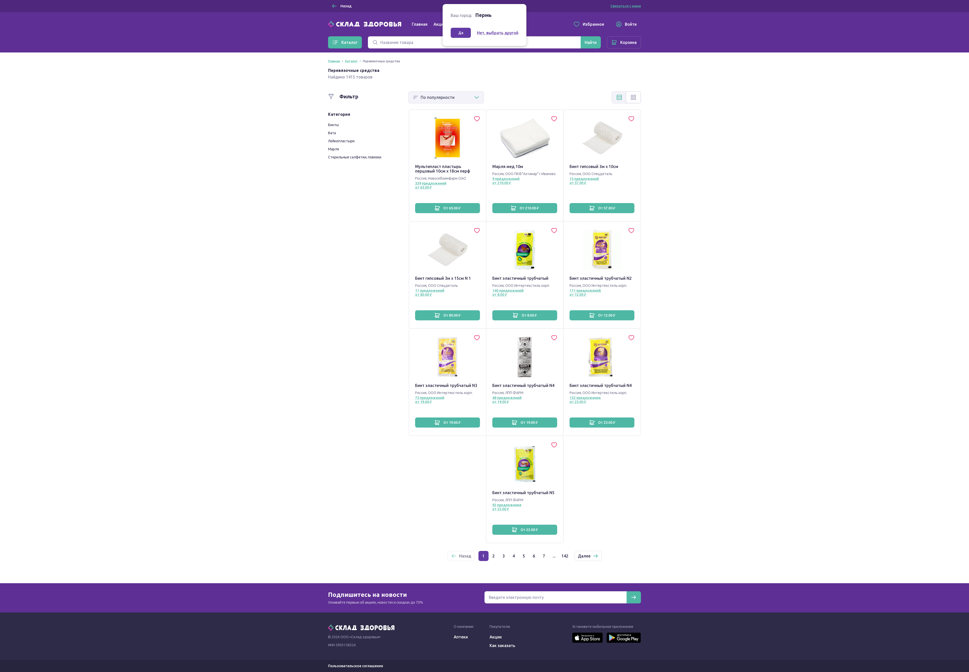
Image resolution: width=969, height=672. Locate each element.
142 (564, 556)
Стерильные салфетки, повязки (354, 157)
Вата (332, 133)
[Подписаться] (633, 597)
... (554, 556)
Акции (440, 24)
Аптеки (461, 637)
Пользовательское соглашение (355, 666)
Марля (333, 149)
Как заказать (502, 645)
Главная (419, 24)
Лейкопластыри (341, 141)
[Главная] (366, 23)
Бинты (333, 125)
